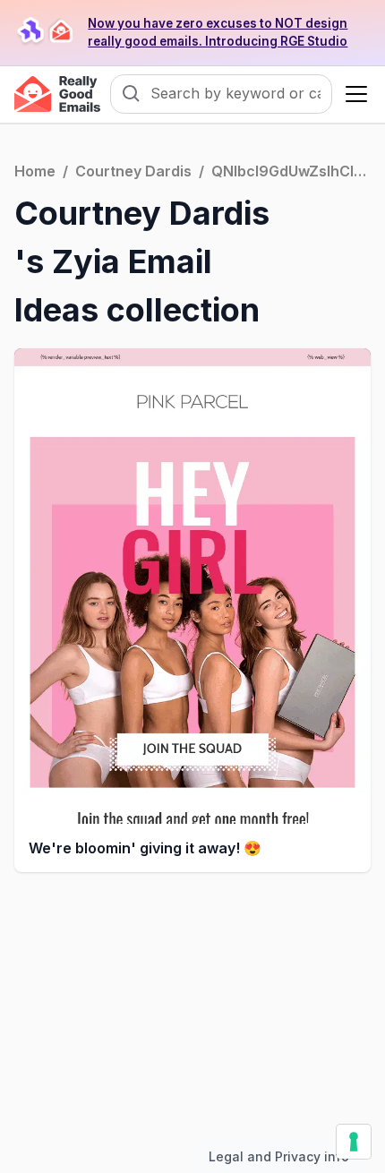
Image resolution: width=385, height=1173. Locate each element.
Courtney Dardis (133, 171)
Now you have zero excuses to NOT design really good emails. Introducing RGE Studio (217, 32)
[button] (353, 94)
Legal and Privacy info (279, 1156)
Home (35, 171)
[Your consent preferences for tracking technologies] (354, 1142)
